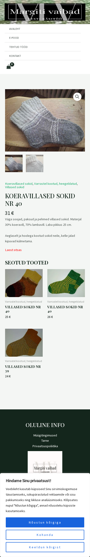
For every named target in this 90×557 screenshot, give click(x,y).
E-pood (14, 37)
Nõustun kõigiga (45, 522)
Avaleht (14, 28)
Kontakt (15, 56)
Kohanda (45, 535)
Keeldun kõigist (45, 547)
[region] (45, 515)
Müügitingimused (45, 435)
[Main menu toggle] (45, 67)
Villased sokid (14, 187)
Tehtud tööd (18, 47)
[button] (77, 97)
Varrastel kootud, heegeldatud (55, 184)
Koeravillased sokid (19, 184)
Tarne (45, 440)
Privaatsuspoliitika (45, 446)
